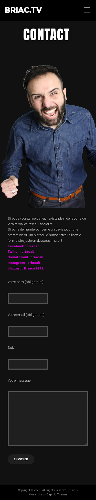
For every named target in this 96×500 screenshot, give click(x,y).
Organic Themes (57, 494)
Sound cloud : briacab (25, 257)
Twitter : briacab (21, 251)
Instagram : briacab (24, 263)
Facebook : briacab (23, 246)
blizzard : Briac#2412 (26, 268)
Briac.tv (23, 10)
